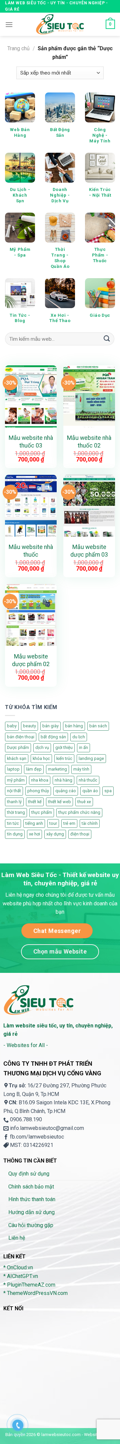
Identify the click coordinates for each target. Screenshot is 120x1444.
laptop (13, 769)
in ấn (83, 747)
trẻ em (69, 823)
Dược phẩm (18, 747)
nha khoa (39, 780)
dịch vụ (42, 747)
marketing (57, 769)
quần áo (90, 790)
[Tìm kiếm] (107, 338)
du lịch (78, 736)
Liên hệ (16, 1238)
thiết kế (35, 801)
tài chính (90, 823)
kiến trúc (64, 758)
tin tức (13, 823)
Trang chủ (18, 48)
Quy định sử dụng (28, 1174)
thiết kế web (59, 801)
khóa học (41, 758)
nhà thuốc (88, 780)
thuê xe (84, 801)
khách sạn (16, 758)
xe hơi (34, 833)
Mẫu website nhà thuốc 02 (89, 442)
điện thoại (79, 833)
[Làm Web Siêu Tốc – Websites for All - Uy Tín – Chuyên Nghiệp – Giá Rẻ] (60, 24)
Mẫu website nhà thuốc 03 (31, 442)
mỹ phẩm (16, 780)
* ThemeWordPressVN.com (35, 1293)
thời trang (16, 812)
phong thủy (38, 790)
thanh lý (14, 801)
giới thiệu (64, 747)
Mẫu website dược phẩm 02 (31, 660)
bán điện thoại (20, 736)
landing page (91, 758)
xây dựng (55, 833)
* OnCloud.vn (18, 1267)
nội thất (14, 790)
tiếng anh (34, 823)
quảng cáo (65, 790)
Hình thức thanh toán (31, 1199)
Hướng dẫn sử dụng (31, 1212)
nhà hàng (63, 780)
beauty (29, 725)
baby (12, 725)
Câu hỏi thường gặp (30, 1225)
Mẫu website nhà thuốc (31, 551)
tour (53, 823)
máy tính (81, 769)
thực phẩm (41, 812)
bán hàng (74, 725)
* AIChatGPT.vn (20, 1276)
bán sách (98, 725)
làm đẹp (34, 769)
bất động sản (53, 736)
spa (108, 790)
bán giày (50, 725)
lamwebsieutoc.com (61, 1434)
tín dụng (15, 833)
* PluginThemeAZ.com (29, 1285)
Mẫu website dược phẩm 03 (89, 551)
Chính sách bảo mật (31, 1186)
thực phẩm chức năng (79, 812)
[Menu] (9, 24)
